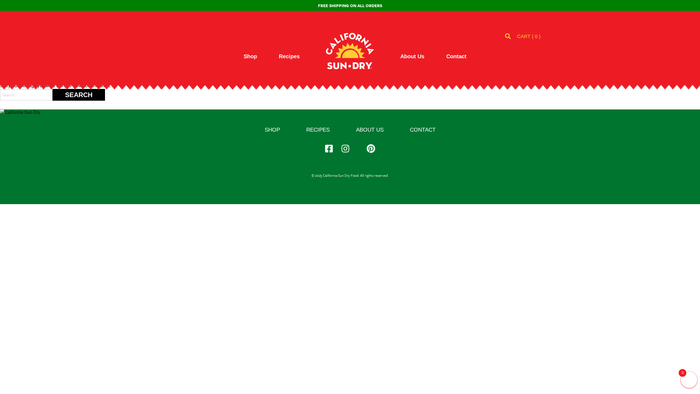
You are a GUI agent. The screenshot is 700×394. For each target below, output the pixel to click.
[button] (529, 36)
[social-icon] (329, 148)
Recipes (289, 56)
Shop (250, 56)
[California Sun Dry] (350, 51)
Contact (456, 56)
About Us (412, 56)
